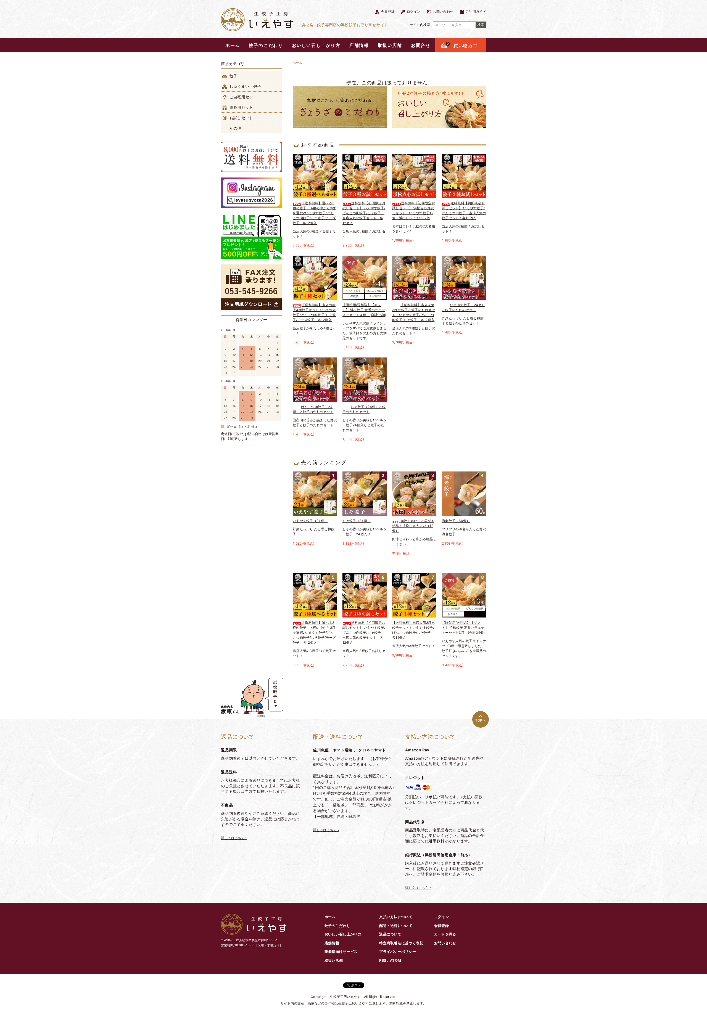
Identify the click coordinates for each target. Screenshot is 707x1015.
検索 (481, 25)
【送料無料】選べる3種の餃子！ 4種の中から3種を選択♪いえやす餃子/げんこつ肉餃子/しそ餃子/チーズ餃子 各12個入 (314, 213)
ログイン (413, 11)
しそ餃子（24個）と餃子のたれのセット (364, 409)
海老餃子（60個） (456, 521)
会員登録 (387, 11)
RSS (382, 960)
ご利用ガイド (475, 11)
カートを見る (445, 934)
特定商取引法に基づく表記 (401, 943)
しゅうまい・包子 (244, 86)
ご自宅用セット (242, 96)
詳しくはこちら (233, 838)
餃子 (233, 75)
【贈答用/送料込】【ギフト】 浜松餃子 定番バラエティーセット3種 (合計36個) (463, 628)
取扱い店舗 (390, 45)
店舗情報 (359, 45)
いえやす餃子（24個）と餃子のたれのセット (463, 307)
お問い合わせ (442, 11)
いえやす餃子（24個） (310, 521)
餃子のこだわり (266, 45)
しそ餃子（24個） (356, 521)
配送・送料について (395, 925)
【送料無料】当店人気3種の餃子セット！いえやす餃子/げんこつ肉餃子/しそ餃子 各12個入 (413, 630)
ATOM (395, 960)
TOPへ (480, 720)
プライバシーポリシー (397, 951)
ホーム (232, 45)
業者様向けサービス (341, 951)
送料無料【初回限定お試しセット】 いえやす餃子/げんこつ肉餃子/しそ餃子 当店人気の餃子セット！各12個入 (363, 213)
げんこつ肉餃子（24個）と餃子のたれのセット (313, 409)
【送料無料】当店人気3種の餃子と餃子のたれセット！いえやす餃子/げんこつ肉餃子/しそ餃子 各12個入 (413, 312)
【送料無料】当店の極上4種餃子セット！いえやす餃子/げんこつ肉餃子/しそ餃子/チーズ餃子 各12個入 (314, 312)
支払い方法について (395, 917)
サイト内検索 (420, 25)
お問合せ (420, 45)
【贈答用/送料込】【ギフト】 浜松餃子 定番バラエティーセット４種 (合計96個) (364, 310)
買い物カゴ (462, 45)
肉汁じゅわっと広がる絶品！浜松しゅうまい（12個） (413, 526)
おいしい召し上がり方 (316, 45)
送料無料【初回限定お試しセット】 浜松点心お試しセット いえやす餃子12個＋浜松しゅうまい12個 (413, 210)
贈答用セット (240, 107)
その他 (234, 128)
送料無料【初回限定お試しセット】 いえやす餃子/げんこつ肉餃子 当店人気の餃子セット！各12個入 (464, 210)
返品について (390, 934)
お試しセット (240, 117)
